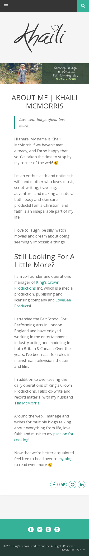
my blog (65, 458)
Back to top (71, 549)
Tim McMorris (26, 403)
